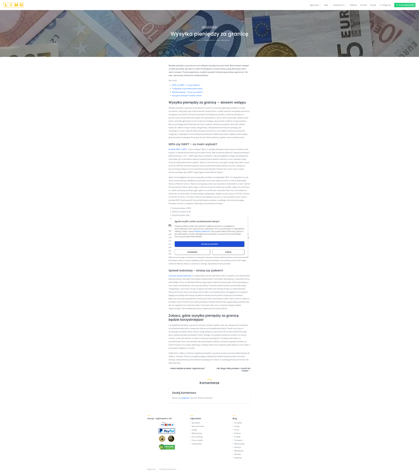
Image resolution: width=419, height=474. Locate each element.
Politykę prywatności (202, 231)
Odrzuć (228, 252)
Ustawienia (192, 252)
